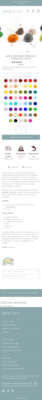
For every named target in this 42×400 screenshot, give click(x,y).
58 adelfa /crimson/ (11, 98)
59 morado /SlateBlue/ (6, 98)
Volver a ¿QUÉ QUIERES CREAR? (22, 293)
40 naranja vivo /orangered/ (21, 115)
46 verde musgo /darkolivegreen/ (25, 92)
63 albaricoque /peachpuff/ (11, 86)
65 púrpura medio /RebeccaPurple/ (21, 109)
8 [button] (25, 51)
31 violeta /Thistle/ (6, 109)
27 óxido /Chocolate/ (6, 86)
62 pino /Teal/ (35, 92)
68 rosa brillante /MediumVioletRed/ (25, 98)
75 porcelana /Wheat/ (16, 115)
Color (21, 76)
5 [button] (20, 51)
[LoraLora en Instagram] (3, 391)
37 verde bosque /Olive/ (21, 92)
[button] (17, 62)
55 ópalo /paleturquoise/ (35, 98)
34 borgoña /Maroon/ (21, 81)
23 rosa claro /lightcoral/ (16, 81)
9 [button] (27, 51)
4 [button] (18, 51)
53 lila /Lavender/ (21, 103)
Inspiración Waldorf (9, 325)
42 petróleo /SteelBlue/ (30, 103)
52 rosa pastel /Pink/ (16, 98)
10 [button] (29, 51)
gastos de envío (20, 67)
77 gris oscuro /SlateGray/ (30, 115)
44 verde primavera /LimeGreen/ (35, 109)
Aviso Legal (6, 358)
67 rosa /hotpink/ (21, 98)
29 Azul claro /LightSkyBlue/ (25, 103)
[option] (21, 33)
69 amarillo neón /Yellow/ (30, 86)
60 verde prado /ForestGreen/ (30, 109)
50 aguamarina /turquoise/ (11, 103)
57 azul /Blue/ (25, 109)
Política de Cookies (9, 362)
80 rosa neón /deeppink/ (30, 121)
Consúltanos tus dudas (15, 276)
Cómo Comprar (8, 340)
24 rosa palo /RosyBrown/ (11, 81)
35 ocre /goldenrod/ (11, 92)
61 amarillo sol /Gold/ (6, 92)
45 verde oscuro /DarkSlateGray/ (30, 92)
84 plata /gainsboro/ (21, 121)
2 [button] (14, 51)
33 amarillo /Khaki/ (25, 86)
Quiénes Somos (8, 321)
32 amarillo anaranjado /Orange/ (35, 86)
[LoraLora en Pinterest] (13, 391)
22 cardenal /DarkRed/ (6, 81)
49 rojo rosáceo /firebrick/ (25, 81)
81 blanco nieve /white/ (6, 115)
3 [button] (16, 51)
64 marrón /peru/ (11, 115)
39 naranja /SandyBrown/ (16, 86)
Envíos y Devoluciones (10, 347)
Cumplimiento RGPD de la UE (13, 369)
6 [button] (22, 51)
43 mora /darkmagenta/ (16, 109)
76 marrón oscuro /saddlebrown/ (35, 115)
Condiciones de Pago (10, 343)
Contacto (5, 332)
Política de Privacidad (10, 365)
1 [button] (12, 51)
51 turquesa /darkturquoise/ (16, 103)
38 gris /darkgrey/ (25, 115)
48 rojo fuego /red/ (30, 81)
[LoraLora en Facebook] (8, 391)
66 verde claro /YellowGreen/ (11, 121)
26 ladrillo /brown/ (35, 81)
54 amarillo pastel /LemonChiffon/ (21, 86)
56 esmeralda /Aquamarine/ (6, 103)
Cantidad (21, 126)
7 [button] (23, 51)
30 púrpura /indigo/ (11, 109)
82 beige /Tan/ (25, 121)
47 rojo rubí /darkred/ (30, 98)
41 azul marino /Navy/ (35, 103)
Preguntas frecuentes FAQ (12, 350)
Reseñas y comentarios (11, 328)
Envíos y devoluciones (14, 271)
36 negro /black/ (16, 121)
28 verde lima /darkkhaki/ (16, 92)
